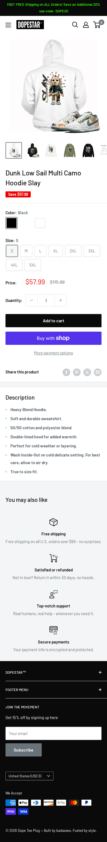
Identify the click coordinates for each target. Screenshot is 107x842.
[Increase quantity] (60, 300)
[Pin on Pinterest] (77, 372)
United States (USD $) (25, 776)
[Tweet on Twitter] (87, 372)
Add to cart (53, 320)
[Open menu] (8, 25)
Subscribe (23, 749)
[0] (97, 24)
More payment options (53, 352)
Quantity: (13, 300)
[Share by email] (98, 372)
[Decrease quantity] (31, 300)
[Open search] (75, 25)
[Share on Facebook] (66, 372)
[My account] (86, 25)
